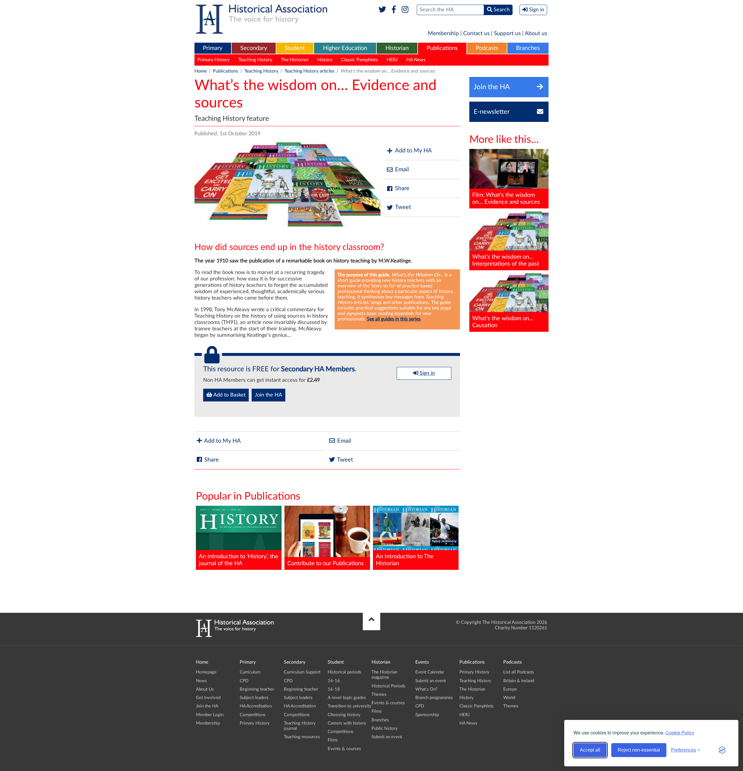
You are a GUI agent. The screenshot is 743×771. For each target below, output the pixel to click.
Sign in (426, 373)
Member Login (209, 715)
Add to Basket (229, 395)
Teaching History (255, 59)
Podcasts (487, 48)
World (509, 698)
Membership (443, 33)
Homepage (206, 672)
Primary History (213, 59)
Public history (385, 728)
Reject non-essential (639, 749)
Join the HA (268, 395)
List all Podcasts (518, 672)
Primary (212, 48)
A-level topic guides (347, 698)
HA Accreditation (256, 706)
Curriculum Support (302, 672)
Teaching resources (302, 737)
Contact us (476, 33)
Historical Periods (388, 686)
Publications (442, 48)
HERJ (392, 59)
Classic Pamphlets (359, 59)
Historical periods (344, 672)
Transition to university (350, 706)
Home (200, 71)
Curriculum (250, 672)
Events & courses (344, 749)
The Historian (295, 59)
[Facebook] (393, 10)
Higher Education (345, 48)
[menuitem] (212, 48)
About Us (205, 689)
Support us (507, 33)
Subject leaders (254, 698)
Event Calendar (429, 672)
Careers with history (347, 723)
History (324, 59)
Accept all (590, 749)
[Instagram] (405, 10)
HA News (415, 59)
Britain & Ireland (518, 681)
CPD (244, 681)
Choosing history (344, 715)
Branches (528, 48)
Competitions (253, 715)
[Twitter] (382, 10)
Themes (379, 694)
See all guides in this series (394, 319)
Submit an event (387, 737)
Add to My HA (413, 151)
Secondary (253, 48)
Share (402, 188)
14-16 (334, 681)
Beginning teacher (257, 689)
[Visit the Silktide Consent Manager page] (722, 750)
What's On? (426, 689)
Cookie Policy (680, 732)
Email (402, 169)
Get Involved (208, 698)
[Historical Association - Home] (235, 635)
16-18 (334, 689)
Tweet (403, 207)
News (201, 681)
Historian (397, 48)
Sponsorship (427, 715)
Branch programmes (434, 698)
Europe (510, 689)
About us (536, 33)
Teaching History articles (309, 71)
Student (295, 48)
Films (333, 740)
